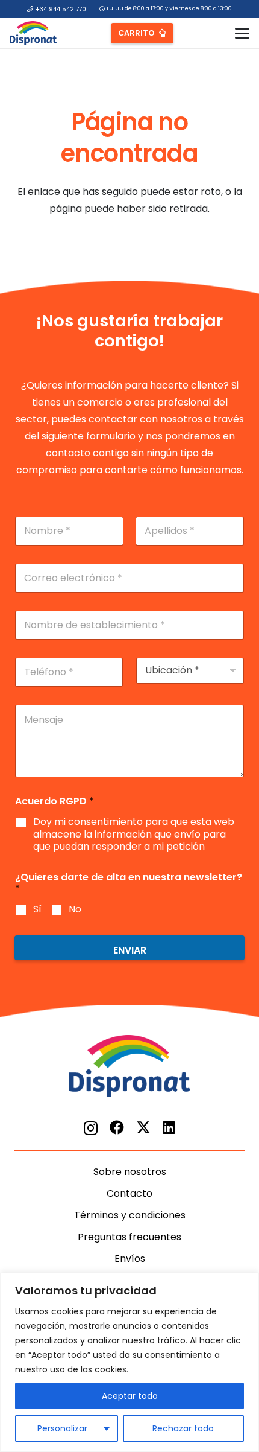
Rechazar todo (183, 1428)
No (75, 909)
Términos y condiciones (130, 1215)
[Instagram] (91, 1128)
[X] (143, 1127)
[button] (242, 33)
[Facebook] (117, 1127)
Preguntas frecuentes (129, 1237)
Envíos (129, 1259)
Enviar (129, 950)
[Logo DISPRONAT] (33, 33)
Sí (37, 909)
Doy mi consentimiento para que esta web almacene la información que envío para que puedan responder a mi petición (133, 834)
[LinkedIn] (169, 1127)
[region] (129, 1362)
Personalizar (62, 1428)
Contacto (129, 1193)
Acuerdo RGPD (54, 801)
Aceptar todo (130, 1396)
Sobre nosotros (129, 1172)
